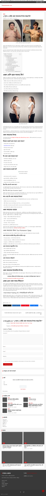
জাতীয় (29, 403)
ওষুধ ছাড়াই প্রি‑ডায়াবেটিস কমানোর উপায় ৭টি (33, 465)
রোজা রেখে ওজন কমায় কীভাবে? (10, 70)
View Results (23, 389)
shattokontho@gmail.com (32, 473)
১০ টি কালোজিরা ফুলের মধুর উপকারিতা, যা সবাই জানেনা (19, 325)
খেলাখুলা (9, 403)
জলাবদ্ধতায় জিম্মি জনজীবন (13, 399)
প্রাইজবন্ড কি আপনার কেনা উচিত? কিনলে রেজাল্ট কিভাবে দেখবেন (36, 405)
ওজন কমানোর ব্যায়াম (9, 64)
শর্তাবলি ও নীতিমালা (5, 483)
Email (4, 351)
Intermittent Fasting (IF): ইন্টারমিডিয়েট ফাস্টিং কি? (14, 71)
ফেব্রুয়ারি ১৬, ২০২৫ (6, 18)
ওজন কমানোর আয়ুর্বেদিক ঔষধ (12, 67)
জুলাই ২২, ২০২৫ (5, 466)
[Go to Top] (43, 491)
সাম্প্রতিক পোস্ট (6, 396)
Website (4, 356)
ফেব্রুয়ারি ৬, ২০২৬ (10, 412)
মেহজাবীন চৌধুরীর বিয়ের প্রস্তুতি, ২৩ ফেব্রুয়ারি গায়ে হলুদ (33, 313)
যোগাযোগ (3, 482)
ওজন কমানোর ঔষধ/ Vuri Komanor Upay (12, 65)
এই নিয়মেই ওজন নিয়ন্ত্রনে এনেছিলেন (19, 227)
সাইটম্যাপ (3, 486)
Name (4, 346)
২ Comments (15, 18)
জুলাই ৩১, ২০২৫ (5, 448)
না (4, 383)
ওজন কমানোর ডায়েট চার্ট (11, 60)
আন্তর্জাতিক (4, 420)
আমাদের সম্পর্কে (4, 480)
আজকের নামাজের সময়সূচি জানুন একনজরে (14, 411)
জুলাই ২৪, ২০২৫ (26, 448)
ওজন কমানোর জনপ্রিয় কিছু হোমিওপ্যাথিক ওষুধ (14, 66)
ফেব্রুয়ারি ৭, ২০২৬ (31, 407)
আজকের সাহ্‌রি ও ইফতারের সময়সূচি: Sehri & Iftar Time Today (21, 323)
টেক (3, 425)
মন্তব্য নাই (5, 384)
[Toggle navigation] (3, 9)
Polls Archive (5, 391)
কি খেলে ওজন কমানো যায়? (11, 59)
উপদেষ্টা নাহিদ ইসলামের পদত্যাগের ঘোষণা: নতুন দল (12, 312)
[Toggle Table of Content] (19, 54)
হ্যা (4, 381)
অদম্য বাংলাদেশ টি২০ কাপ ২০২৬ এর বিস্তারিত (15, 405)
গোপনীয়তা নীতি (4, 485)
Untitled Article (32, 399)
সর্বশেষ (11, 403)
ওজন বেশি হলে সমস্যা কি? (8, 55)
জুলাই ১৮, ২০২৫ (26, 466)
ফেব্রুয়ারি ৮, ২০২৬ (10, 407)
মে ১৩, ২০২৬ (10, 400)
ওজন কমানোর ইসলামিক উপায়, (10, 69)
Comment (5, 333)
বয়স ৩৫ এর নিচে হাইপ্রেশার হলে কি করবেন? (12, 465)
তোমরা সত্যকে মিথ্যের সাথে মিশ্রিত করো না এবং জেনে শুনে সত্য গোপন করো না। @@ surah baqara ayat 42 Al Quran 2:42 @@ (22, 0)
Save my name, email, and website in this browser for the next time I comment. (20, 361)
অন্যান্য (4, 14)
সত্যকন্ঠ (11, 18)
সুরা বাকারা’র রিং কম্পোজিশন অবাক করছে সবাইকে (15, 278)
